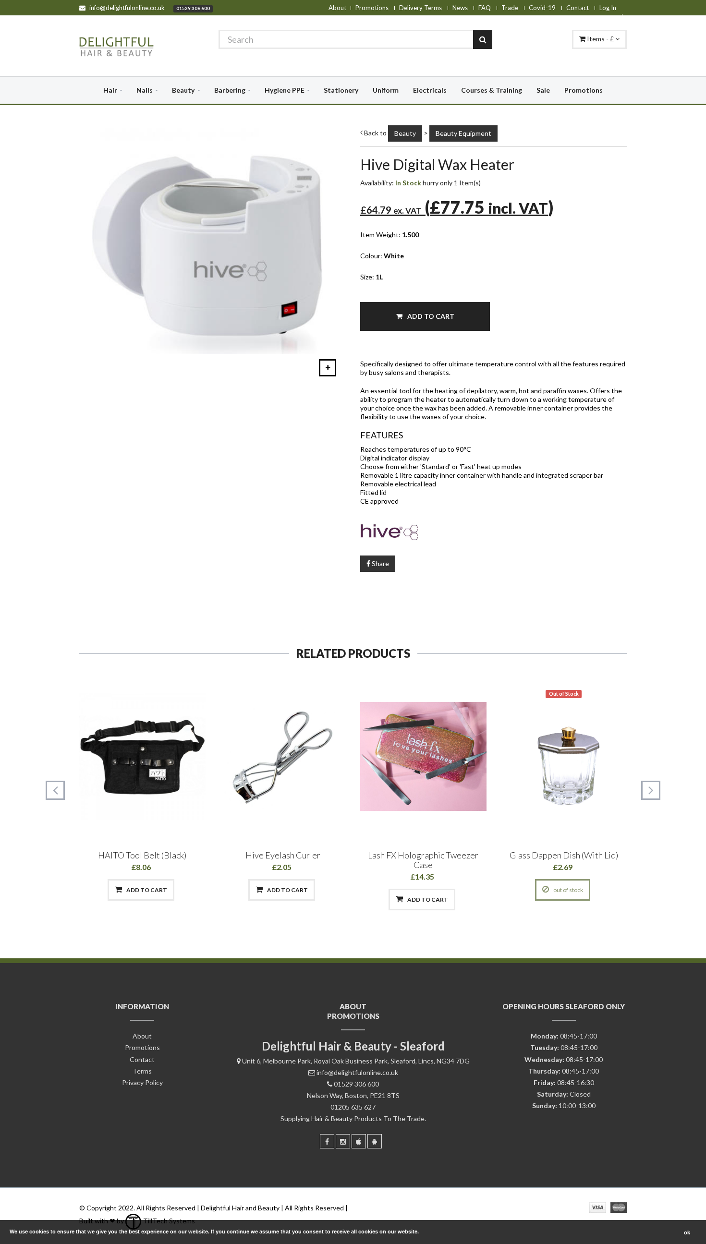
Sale (543, 90)
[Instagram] (343, 1141)
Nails (144, 90)
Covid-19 (542, 8)
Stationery (341, 90)
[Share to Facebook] (92, 890)
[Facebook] (327, 1141)
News (460, 8)
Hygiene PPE (284, 90)
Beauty (183, 90)
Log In (607, 8)
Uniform (386, 90)
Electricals (430, 90)
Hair (110, 90)
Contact (577, 8)
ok (687, 1232)
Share (379, 563)
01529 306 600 (193, 8)
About (337, 8)
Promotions (372, 8)
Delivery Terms (420, 8)
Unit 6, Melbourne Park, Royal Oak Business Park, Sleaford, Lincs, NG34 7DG (356, 1061)
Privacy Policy (142, 1082)
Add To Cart (430, 316)
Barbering (229, 90)
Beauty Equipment (463, 133)
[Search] (482, 39)
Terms (142, 1071)
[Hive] (493, 530)
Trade (509, 8)
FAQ (484, 8)
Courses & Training (491, 90)
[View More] (191, 890)
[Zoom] (327, 367)
